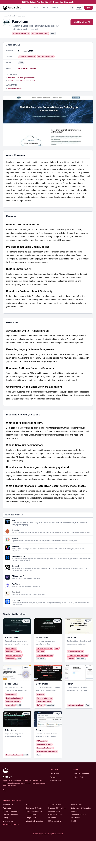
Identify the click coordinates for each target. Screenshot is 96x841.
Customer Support (12, 701)
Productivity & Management (78, 655)
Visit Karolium (80, 22)
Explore (45, 8)
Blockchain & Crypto (34, 808)
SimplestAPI (42, 637)
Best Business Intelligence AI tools (21, 78)
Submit (55, 8)
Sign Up (88, 8)
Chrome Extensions (44, 701)
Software (71, 659)
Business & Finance (13, 652)
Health (73, 821)
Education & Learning (34, 821)
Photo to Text (11, 637)
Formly (70, 684)
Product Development (45, 655)
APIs (56, 648)
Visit (25, 621)
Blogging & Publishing (57, 808)
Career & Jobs (54, 811)
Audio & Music (76, 805)
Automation (10, 659)
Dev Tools (40, 652)
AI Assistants (11, 648)
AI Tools (12, 16)
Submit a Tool (55, 781)
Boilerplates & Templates (81, 808)
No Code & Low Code (39, 33)
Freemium (40, 659)
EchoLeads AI (11, 684)
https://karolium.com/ (27, 68)
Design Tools (31, 818)
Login (79, 8)
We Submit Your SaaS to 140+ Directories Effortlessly (50, 2)
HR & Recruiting (54, 821)
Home (5, 16)
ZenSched (71, 637)
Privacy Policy (79, 777)
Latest (35, 8)
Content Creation (55, 814)
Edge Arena (10, 730)
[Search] (72, 8)
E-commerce (8, 821)
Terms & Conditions (81, 774)
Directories (75, 818)
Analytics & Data (54, 805)
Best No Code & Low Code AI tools (22, 81)
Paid (52, 33)
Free (19, 659)
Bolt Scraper (42, 684)
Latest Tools (55, 774)
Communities (31, 814)
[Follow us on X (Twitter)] (4, 790)
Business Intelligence (21, 33)
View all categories (11, 824)
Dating (5, 818)
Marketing (40, 694)
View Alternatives (15, 88)
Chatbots (74, 811)
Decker (39, 730)
